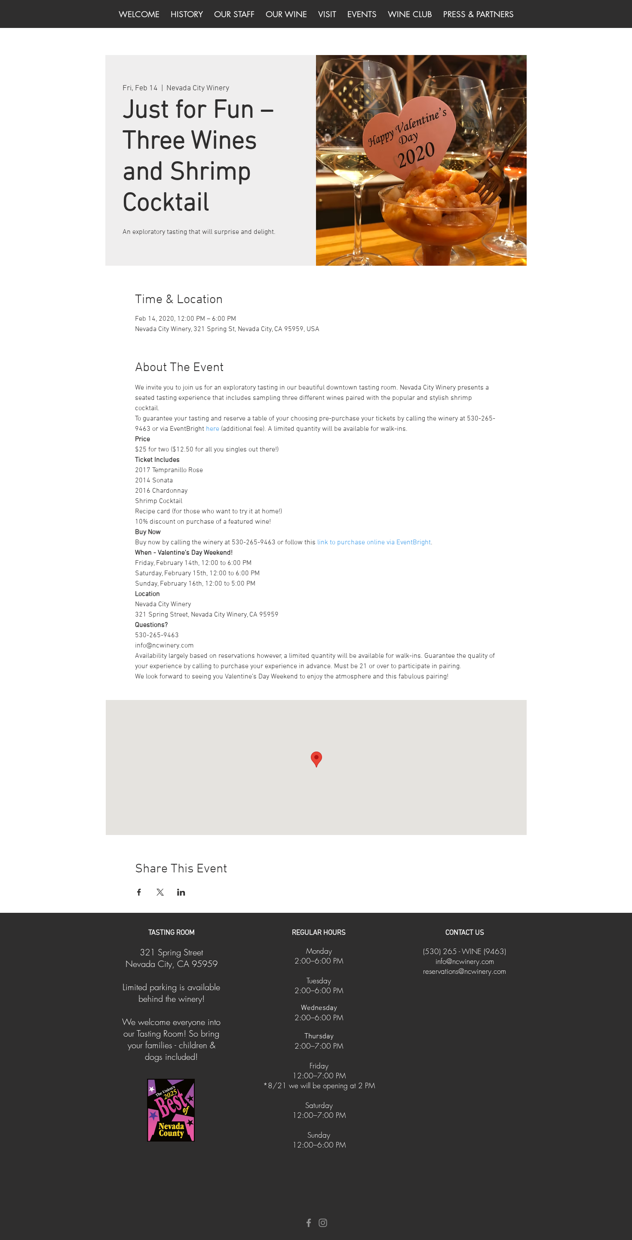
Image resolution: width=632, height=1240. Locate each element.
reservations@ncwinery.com (464, 971)
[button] (286, 14)
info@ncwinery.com (465, 961)
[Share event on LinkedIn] (181, 892)
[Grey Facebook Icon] (308, 1222)
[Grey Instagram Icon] (322, 1222)
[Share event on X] (160, 892)
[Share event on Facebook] (139, 892)
